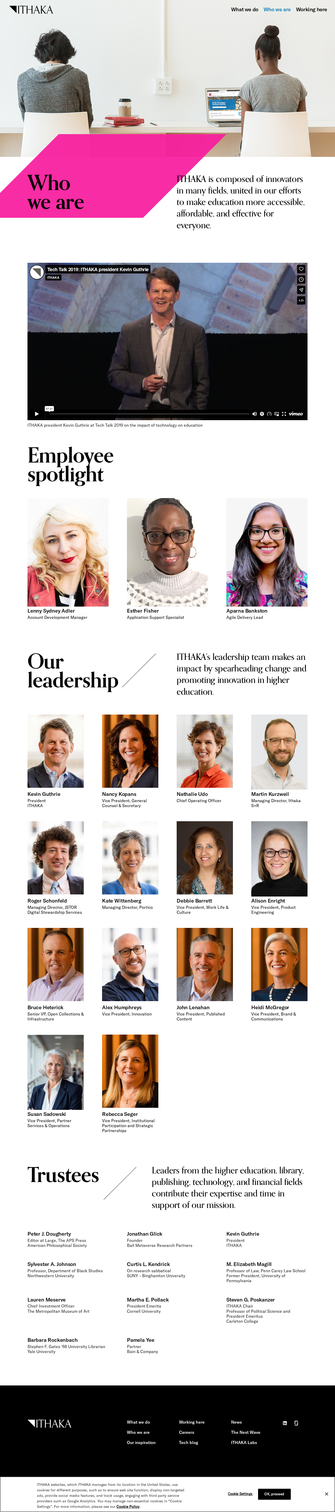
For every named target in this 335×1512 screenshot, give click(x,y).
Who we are (277, 9)
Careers (186, 1432)
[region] (167, 1494)
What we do (244, 9)
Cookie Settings (240, 1494)
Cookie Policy (127, 1506)
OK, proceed (274, 1494)
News (236, 1422)
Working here (311, 9)
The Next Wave (245, 1432)
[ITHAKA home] (31, 9)
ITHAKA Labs (244, 1442)
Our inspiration (141, 1442)
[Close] (326, 1494)
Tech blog (188, 1442)
